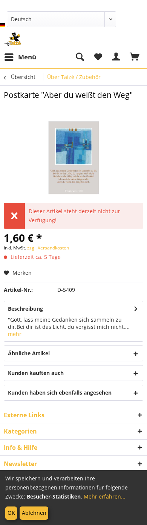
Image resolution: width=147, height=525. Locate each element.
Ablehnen (34, 512)
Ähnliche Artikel (29, 353)
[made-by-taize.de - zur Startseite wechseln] (12, 39)
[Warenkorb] (134, 57)
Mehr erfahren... (105, 496)
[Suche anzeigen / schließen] (79, 57)
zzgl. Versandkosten (48, 248)
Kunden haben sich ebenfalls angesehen (60, 392)
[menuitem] (20, 57)
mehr (14, 334)
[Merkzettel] (98, 57)
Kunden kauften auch (36, 372)
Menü (27, 57)
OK (11, 512)
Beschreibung (25, 308)
